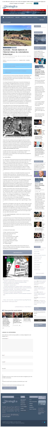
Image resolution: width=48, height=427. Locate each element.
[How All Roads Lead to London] (28, 313)
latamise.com (29, 137)
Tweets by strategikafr (40, 273)
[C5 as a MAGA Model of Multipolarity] (38, 212)
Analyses (17, 17)
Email (35, 315)
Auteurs (35, 17)
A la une (5, 47)
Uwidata (30, 405)
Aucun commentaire (22, 56)
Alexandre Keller (37, 269)
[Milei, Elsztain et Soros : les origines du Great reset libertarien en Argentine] (38, 233)
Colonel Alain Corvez (38, 257)
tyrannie (13, 57)
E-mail (3, 361)
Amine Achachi (37, 267)
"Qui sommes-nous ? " (15, 414)
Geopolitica (31, 407)
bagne (4, 57)
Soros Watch (37, 181)
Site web (4, 368)
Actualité (24, 17)
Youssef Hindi (36, 251)
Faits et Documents (33, 401)
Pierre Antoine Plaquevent (39, 249)
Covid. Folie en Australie (9, 279)
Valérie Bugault (37, 264)
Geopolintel (23, 402)
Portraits (30, 17)
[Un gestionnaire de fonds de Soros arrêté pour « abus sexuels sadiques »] (38, 222)
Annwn (35, 281)
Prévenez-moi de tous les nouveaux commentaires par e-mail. (14, 381)
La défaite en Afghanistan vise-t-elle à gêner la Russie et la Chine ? (17, 321)
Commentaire (5, 338)
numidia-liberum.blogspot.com (12, 60)
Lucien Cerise (36, 260)
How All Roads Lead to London (27, 319)
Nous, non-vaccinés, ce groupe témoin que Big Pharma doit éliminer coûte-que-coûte (16, 300)
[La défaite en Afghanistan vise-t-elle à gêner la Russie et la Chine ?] (17, 313)
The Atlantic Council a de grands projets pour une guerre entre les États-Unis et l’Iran (6, 322)
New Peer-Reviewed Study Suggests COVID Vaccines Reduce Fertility (40, 72)
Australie (29, 56)
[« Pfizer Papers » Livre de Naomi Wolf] (38, 120)
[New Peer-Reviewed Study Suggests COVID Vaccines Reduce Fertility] (40, 58)
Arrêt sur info (23, 404)
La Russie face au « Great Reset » (24, 306)
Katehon (31, 403)
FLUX (30, 399)
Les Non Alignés (24, 406)
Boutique (42, 19)
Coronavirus (14, 47)
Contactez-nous (7, 22)
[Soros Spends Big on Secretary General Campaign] (40, 171)
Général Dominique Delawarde (40, 255)
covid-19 (7, 57)
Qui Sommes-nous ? (9, 17)
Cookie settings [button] (29, 3)
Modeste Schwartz (37, 258)
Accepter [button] (36, 3)
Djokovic (10, 57)
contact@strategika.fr (6, 416)
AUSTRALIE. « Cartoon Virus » (10, 285)
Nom (3, 355)
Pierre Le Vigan (37, 253)
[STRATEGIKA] (10, 399)
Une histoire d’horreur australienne (11, 283)
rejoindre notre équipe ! (41, 413)
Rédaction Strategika (14, 56)
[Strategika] (3, 17)
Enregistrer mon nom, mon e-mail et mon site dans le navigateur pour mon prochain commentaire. (17, 377)
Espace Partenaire (32, 409)
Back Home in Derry (18, 252)
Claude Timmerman (38, 262)
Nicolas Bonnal (37, 266)
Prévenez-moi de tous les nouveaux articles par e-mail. (13, 385)
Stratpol (22, 408)
